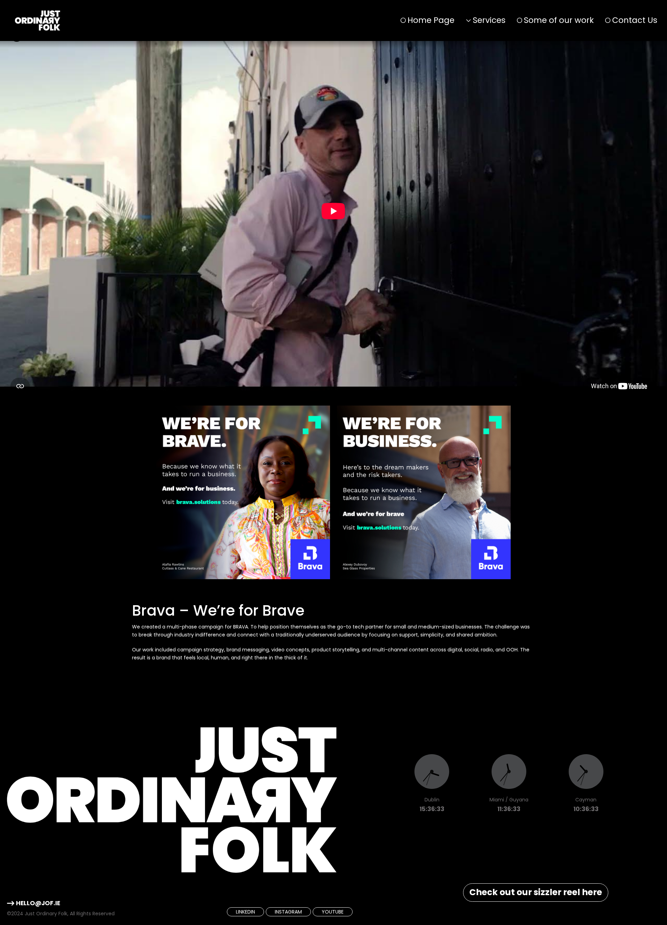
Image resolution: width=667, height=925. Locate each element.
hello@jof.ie (38, 903)
